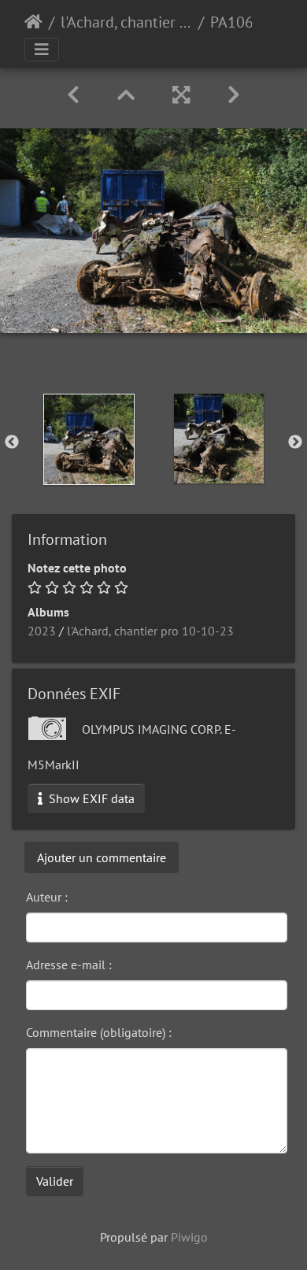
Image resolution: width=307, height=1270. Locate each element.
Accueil (33, 22)
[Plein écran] (181, 95)
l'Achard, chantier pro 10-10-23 (126, 22)
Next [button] (295, 442)
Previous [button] (12, 442)
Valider (54, 1181)
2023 (42, 631)
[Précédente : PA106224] (73, 95)
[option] (89, 439)
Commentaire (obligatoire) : (99, 1032)
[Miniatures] (126, 95)
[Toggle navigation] (41, 49)
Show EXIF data (90, 798)
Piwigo (189, 1237)
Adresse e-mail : (69, 964)
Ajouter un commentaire (101, 857)
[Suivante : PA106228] (234, 95)
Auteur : (47, 897)
